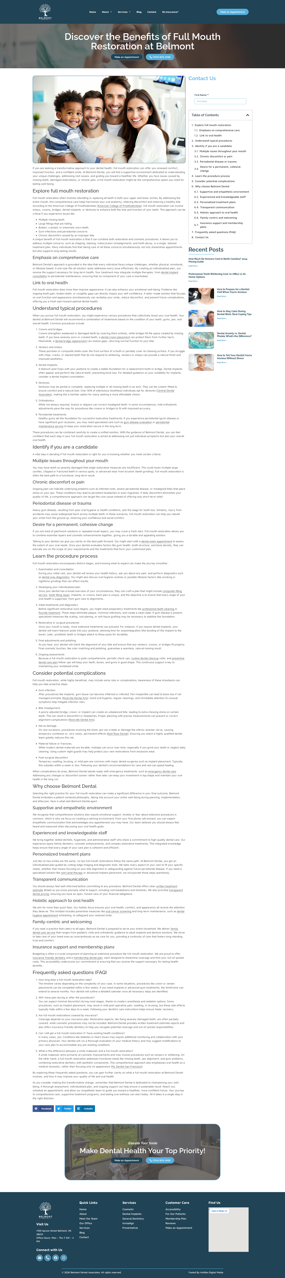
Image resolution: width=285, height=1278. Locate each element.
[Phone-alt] (47, 1258)
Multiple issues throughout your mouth (223, 151)
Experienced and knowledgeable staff (223, 196)
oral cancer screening (118, 911)
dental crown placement (115, 337)
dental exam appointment (156, 541)
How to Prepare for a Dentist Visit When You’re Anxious (233, 291)
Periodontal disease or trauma (218, 161)
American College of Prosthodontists (119, 205)
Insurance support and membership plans (221, 224)
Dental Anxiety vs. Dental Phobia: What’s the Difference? (234, 335)
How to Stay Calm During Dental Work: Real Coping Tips (234, 312)
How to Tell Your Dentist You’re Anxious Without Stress (234, 357)
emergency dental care (162, 771)
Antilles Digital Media (211, 1272)
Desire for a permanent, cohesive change (220, 168)
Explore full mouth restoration (213, 125)
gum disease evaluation (138, 422)
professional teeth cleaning (158, 608)
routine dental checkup (145, 658)
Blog (139, 12)
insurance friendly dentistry (49, 957)
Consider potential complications (215, 181)
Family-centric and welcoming (218, 217)
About (105, 12)
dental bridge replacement (71, 341)
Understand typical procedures (213, 140)
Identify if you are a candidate (213, 146)
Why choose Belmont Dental (212, 186)
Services (123, 12)
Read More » (193, 266)
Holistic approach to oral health (219, 212)
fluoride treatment (49, 612)
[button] (43, 1108)
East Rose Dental (118, 733)
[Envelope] (39, 1258)
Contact (151, 12)
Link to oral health (211, 135)
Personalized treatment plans (218, 202)
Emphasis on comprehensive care (219, 130)
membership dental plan (88, 957)
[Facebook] (55, 1258)
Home (92, 12)
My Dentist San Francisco (127, 1066)
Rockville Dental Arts (75, 698)
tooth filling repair (59, 594)
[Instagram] (63, 1258)
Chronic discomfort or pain (216, 156)
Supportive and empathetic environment (224, 191)
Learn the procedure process (212, 175)
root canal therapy (72, 872)
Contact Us (201, 237)
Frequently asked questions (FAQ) (215, 232)
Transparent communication (217, 207)
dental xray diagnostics (55, 577)
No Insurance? (170, 12)
